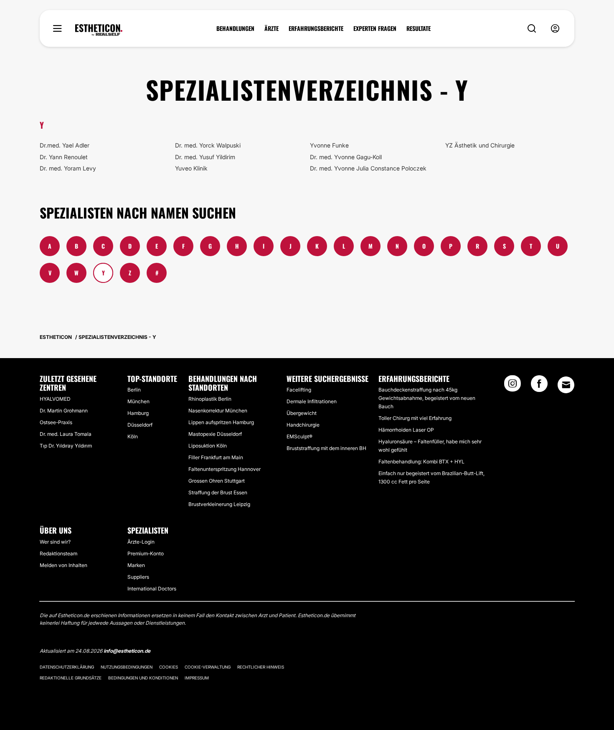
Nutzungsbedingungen (126, 666)
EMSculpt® (299, 436)
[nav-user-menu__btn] (555, 28)
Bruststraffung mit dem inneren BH (326, 448)
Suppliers (138, 577)
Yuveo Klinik (191, 168)
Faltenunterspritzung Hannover (224, 469)
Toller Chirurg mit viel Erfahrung (415, 418)
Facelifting (299, 390)
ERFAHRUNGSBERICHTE (316, 28)
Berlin (134, 390)
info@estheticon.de (127, 651)
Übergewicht (302, 413)
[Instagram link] (512, 386)
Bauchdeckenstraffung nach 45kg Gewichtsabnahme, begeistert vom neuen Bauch (426, 398)
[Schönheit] (98, 30)
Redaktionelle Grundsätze (70, 677)
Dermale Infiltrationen (312, 401)
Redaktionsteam (58, 553)
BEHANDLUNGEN (235, 28)
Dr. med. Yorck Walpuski (208, 145)
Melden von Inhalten (63, 565)
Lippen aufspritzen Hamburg (221, 422)
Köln (132, 436)
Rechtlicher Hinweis (260, 666)
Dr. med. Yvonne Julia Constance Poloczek (368, 168)
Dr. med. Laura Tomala (65, 434)
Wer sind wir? (55, 542)
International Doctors (151, 588)
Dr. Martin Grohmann (64, 410)
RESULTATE (418, 28)
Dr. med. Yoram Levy (68, 168)
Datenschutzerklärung (67, 666)
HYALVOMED (55, 399)
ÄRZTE (271, 28)
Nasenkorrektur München (217, 410)
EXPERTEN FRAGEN (374, 28)
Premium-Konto (145, 553)
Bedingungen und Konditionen (143, 677)
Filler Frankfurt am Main (215, 457)
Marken (136, 565)
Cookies (168, 666)
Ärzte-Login (141, 542)
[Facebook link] (539, 386)
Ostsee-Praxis (56, 422)
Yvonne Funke (329, 145)
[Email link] (566, 384)
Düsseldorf (139, 425)
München (138, 401)
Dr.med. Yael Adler (64, 145)
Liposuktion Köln (207, 446)
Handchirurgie (303, 425)
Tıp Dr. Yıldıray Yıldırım (66, 446)
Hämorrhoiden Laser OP (406, 430)
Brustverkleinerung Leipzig (219, 504)
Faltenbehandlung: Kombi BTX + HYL (421, 461)
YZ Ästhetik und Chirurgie (480, 145)
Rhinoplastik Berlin (209, 399)
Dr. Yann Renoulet (64, 156)
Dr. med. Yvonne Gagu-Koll (346, 156)
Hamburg (138, 413)
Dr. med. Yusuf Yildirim (205, 156)
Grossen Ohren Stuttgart (216, 481)
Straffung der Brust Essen (217, 492)
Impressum (197, 677)
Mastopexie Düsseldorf (215, 434)
